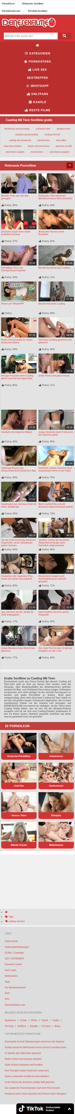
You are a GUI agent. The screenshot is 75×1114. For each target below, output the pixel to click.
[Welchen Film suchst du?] (64, 36)
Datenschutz (11, 941)
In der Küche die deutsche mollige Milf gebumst (29, 1082)
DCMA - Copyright (14, 952)
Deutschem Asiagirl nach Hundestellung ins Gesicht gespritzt (52, 579)
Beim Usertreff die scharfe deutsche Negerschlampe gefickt (55, 505)
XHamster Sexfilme (32, 3)
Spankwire (10, 1020)
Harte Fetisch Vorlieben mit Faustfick (24, 1064)
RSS (7, 993)
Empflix (34, 1026)
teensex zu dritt (64, 146)
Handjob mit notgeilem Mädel (16, 432)
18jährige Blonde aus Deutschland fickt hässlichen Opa (18, 469)
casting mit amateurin (20, 140)
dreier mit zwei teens (38, 146)
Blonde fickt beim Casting (51, 303)
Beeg (57, 1026)
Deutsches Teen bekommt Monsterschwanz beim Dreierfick (55, 197)
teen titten (61, 140)
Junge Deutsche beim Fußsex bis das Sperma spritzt (55, 433)
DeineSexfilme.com (15, 1005)
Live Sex (39, 69)
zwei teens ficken (13, 146)
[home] (39, 912)
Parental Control (13, 964)
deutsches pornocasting (16, 128)
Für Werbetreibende (15, 987)
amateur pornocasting (26, 134)
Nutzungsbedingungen (17, 947)
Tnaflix (55, 1020)
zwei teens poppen (59, 152)
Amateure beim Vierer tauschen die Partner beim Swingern (35, 1093)
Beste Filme (39, 110)
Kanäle (39, 102)
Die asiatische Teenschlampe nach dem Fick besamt (32, 1088)
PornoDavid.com (11, 11)
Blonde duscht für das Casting (54, 267)
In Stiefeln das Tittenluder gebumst (23, 1053)
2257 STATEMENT (14, 958)
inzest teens (37, 152)
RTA (7, 999)
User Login (10, 970)
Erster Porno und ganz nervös (54, 375)
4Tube (23, 1020)
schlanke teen (43, 128)
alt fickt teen (44, 140)
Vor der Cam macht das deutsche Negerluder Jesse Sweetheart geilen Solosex (18, 543)
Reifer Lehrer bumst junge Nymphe (23, 1059)
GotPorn (22, 1026)
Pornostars (39, 61)
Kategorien (39, 53)
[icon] (37, 45)
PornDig (9, 1026)
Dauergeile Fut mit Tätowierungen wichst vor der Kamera (34, 1041)
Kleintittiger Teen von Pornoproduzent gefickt (13, 269)
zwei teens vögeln (15, 152)
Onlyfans (39, 94)
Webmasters (11, 976)
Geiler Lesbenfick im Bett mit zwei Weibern (27, 1076)
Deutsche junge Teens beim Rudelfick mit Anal (15, 233)
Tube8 (44, 1020)
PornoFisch (8, 3)
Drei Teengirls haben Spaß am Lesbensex (27, 1070)
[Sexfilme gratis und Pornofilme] (29, 29)
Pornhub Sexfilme (37, 11)
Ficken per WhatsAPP (12, 303)
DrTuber (46, 1026)
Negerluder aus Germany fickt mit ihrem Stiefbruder (18, 505)
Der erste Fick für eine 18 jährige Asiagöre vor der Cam (55, 649)
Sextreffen (37, 77)
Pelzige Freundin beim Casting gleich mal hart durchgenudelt (17, 377)
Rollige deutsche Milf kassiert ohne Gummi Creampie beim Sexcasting (37, 1047)
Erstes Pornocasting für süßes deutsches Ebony (16, 341)
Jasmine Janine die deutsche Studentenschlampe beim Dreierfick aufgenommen (53, 543)
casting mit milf (52, 134)
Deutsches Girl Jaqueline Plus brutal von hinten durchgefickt (17, 577)
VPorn (34, 1020)
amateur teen (64, 128)
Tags (7, 981)
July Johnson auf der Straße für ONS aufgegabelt (17, 613)
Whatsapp (39, 85)
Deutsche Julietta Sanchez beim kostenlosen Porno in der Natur (55, 469)
